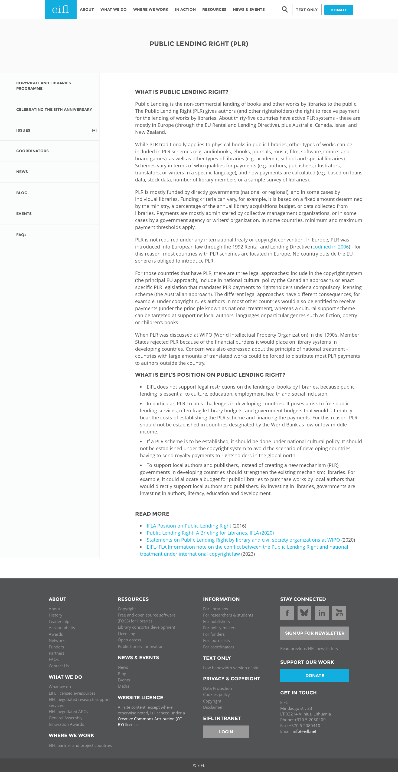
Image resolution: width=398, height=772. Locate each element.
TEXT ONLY (307, 9)
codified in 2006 (330, 246)
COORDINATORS (32, 150)
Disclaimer (213, 707)
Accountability (62, 627)
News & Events (249, 9)
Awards (56, 634)
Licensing (126, 633)
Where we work (150, 9)
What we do (60, 686)
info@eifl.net (304, 731)
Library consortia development (146, 627)
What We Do (113, 9)
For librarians (215, 608)
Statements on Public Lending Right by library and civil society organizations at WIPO (243, 539)
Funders (56, 647)
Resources (214, 9)
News (123, 667)
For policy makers (219, 627)
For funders (214, 634)
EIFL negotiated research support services (79, 702)
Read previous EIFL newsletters (309, 648)
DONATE (339, 10)
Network (57, 640)
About (87, 9)
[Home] (61, 9)
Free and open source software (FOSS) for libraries (146, 617)
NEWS (22, 171)
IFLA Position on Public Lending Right (189, 525)
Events (124, 679)
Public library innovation (141, 646)
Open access (129, 639)
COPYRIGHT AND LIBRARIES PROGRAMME (43, 86)
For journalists (216, 640)
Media (123, 686)
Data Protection (217, 688)
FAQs (21, 234)
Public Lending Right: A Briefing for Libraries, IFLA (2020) (210, 532)
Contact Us (59, 665)
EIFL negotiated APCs (68, 711)
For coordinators (218, 647)
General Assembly (66, 717)
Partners (56, 653)
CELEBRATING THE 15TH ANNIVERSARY (54, 109)
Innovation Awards (66, 724)
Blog (122, 673)
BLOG (21, 192)
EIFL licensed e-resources (72, 693)
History (55, 615)
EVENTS (24, 213)
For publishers (216, 621)
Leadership (59, 621)
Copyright (127, 608)
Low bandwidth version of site (231, 667)
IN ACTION (185, 9)
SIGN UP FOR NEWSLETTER (315, 633)
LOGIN (226, 731)
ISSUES (23, 130)
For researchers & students (228, 615)
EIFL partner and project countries (80, 745)
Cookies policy (216, 694)
